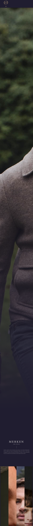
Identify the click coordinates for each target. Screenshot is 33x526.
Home (14, 444)
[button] (6, 6)
